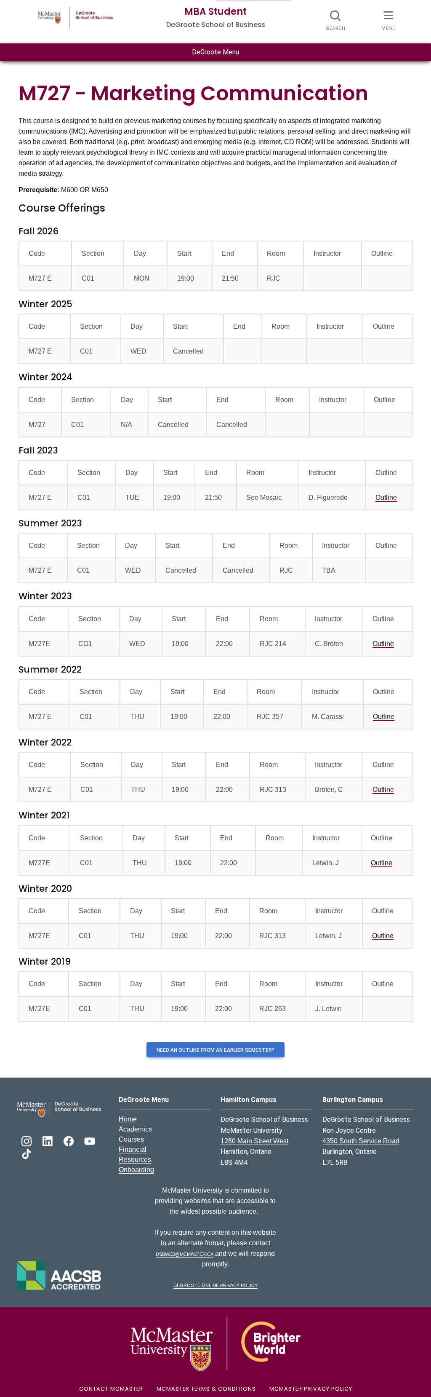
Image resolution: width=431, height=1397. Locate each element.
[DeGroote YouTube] (89, 1140)
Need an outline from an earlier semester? (215, 1050)
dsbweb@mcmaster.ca (184, 1253)
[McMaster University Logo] (215, 1344)
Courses (131, 1139)
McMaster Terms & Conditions (206, 1388)
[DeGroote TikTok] (26, 1153)
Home (128, 1119)
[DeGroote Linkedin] (48, 1140)
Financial (132, 1149)
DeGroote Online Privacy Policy (215, 1284)
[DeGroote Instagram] (27, 1140)
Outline (386, 497)
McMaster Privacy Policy (310, 1388)
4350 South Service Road (360, 1141)
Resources (135, 1159)
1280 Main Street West (254, 1141)
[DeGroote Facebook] (69, 1140)
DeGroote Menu (215, 52)
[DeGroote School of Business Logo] (59, 1109)
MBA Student (215, 11)
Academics (135, 1129)
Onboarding (136, 1169)
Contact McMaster (111, 1388)
